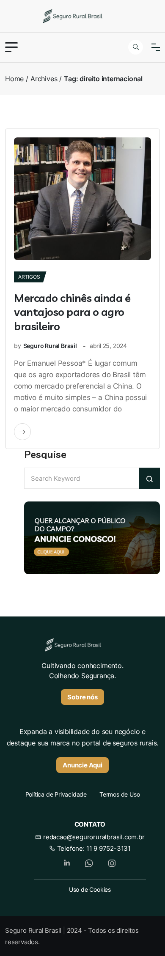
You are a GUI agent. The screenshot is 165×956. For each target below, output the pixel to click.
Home (14, 78)
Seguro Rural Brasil (50, 345)
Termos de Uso (119, 794)
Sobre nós (82, 697)
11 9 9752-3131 (108, 848)
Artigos (29, 277)
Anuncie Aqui (82, 765)
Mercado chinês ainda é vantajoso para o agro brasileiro (72, 312)
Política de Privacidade (56, 794)
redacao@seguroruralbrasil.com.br (92, 837)
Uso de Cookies (90, 889)
